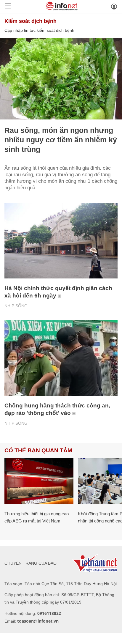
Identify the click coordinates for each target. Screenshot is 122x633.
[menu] (8, 6)
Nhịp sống (16, 305)
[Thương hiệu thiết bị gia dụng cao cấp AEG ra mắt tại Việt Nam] (38, 481)
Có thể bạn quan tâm (38, 450)
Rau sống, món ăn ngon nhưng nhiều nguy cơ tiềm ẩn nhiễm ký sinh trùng (60, 139)
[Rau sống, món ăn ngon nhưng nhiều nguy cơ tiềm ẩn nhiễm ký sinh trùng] (61, 78)
